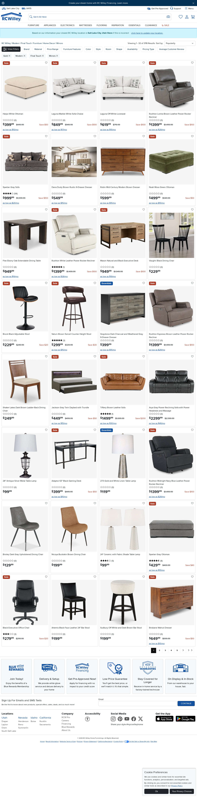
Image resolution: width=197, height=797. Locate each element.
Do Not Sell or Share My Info (139, 742)
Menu (191, 8)
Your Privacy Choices (182, 791)
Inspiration (117, 25)
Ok (156, 791)
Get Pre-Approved (159, 8)
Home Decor (49, 43)
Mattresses (85, 25)
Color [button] (88, 49)
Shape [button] (119, 49)
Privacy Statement (90, 742)
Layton (5, 724)
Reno (20, 724)
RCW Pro (66, 717)
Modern (16, 43)
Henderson (23, 721)
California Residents (105, 742)
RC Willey (6, 43)
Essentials (134, 25)
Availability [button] (132, 49)
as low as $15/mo (10, 129)
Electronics (67, 25)
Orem (4, 727)
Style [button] (98, 49)
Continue (186, 703)
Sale (166, 25)
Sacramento (45, 724)
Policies (80, 742)
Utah (4, 717)
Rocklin (43, 721)
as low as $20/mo (11, 203)
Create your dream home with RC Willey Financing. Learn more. (98, 3)
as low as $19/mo (10, 276)
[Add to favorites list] (46, 62)
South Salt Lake (9, 731)
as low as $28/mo (157, 129)
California (45, 717)
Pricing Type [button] (148, 49)
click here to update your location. (147, 33)
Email (101, 699)
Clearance (151, 25)
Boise (33, 721)
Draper (5, 721)
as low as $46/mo (157, 423)
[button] (21, 3)
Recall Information (52, 742)
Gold (5, 56)
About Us (66, 730)
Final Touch (26, 43)
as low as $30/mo (108, 423)
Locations (7, 713)
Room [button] (108, 49)
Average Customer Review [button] (171, 49)
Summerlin (23, 727)
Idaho (34, 717)
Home (42, 742)
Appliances (50, 25)
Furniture (33, 25)
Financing (66, 723)
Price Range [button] (52, 49)
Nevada (22, 717)
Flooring (102, 25)
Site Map (154, 742)
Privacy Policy (177, 786)
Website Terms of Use (68, 742)
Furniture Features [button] (72, 49)
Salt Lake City (12, 8)
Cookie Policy (118, 742)
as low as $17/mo (59, 129)
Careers (65, 720)
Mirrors (59, 43)
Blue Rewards (68, 727)
